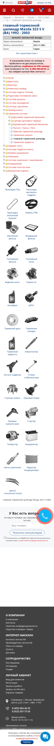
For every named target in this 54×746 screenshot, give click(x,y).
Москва (9, 2)
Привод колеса (15, 110)
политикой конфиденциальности (33, 540)
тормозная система (17, 113)
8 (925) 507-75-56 (21, 711)
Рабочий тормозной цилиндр (27, 131)
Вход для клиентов (15, 679)
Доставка (10, 652)
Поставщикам (12, 662)
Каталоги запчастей (16, 639)
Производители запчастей (19, 642)
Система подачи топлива (20, 92)
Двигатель (13, 81)
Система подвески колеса (20, 149)
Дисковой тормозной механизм (28, 117)
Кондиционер (15, 163)
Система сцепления (18, 106)
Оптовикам (11, 666)
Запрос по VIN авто (15, 689)
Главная (7, 17)
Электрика (13, 156)
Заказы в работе (14, 686)
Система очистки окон (19, 167)
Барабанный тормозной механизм (30, 124)
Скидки (9, 669)
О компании (12, 619)
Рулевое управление (18, 153)
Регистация (11, 682)
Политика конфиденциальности (21, 626)
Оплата (9, 649)
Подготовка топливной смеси (22, 95)
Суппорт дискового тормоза (27, 120)
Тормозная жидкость (23, 142)
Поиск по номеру (14, 646)
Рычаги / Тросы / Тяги (24, 128)
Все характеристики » (27, 53)
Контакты (10, 622)
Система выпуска (16, 99)
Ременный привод (17, 88)
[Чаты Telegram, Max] (45, 737)
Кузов (11, 77)
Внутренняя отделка (18, 170)
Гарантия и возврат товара (19, 629)
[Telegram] (32, 11)
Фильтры (12, 85)
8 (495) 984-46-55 (21, 708)
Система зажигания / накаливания (25, 160)
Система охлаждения (18, 103)
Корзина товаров (14, 692)
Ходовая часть (15, 145)
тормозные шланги (22, 135)
